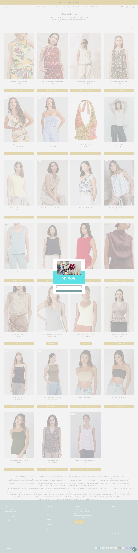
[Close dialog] (84, 260)
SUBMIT (69, 291)
